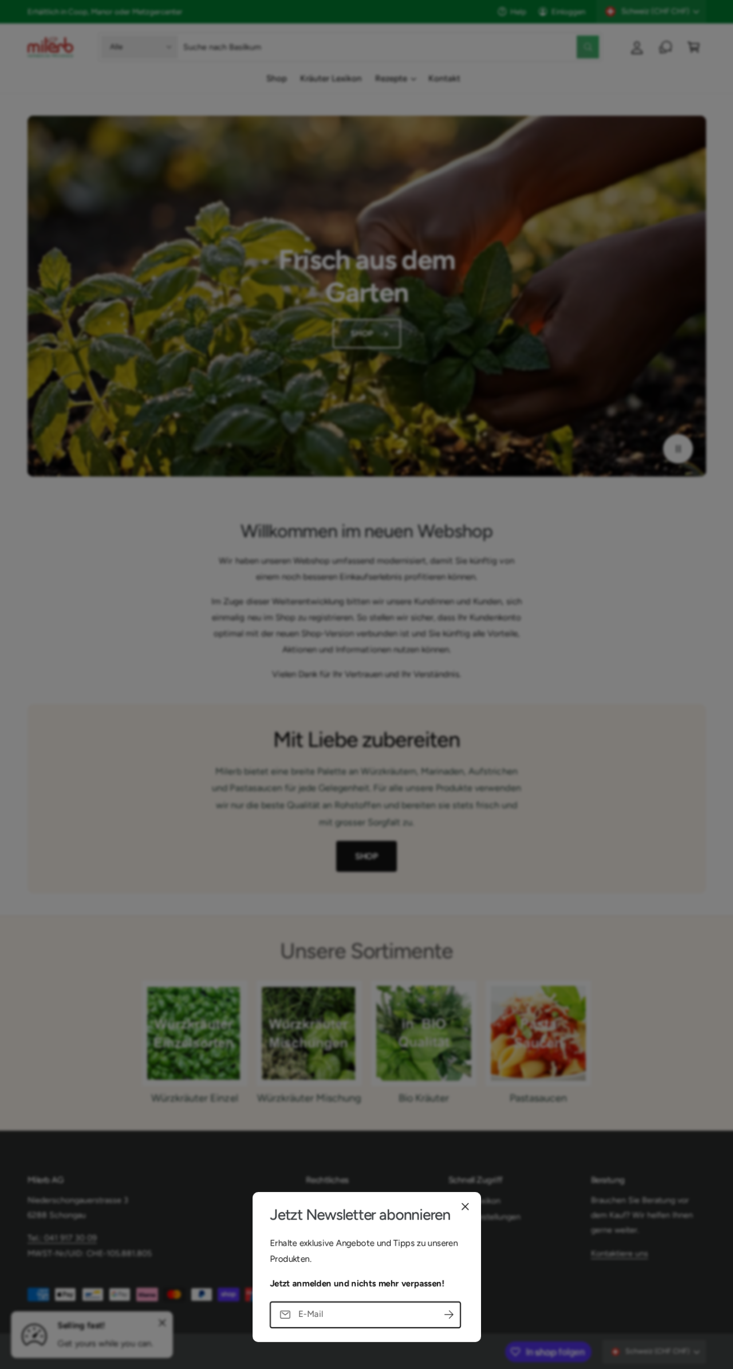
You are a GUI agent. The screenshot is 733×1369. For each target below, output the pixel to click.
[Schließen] (465, 1206)
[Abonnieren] (449, 1314)
